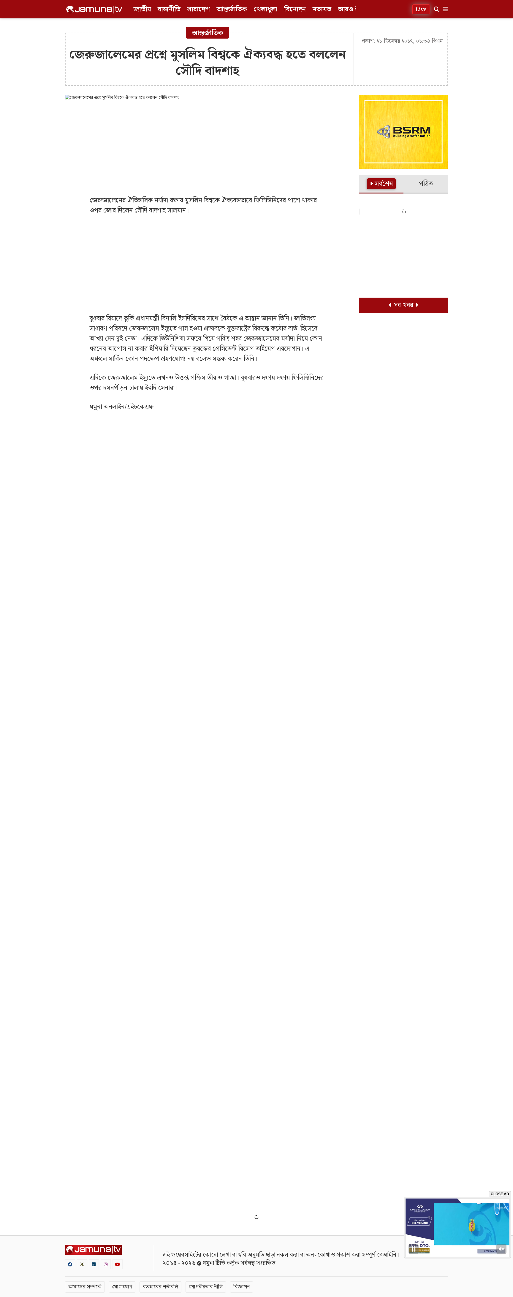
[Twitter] (82, 1264)
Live (421, 9)
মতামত (321, 9)
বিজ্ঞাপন (241, 1286)
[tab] (381, 184)
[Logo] (94, 9)
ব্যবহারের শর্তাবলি (160, 1286)
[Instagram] (106, 1264)
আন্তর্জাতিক (231, 9)
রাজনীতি (169, 9)
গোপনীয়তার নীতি (206, 1286)
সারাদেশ (198, 9)
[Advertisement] (207, 148)
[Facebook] (70, 1264)
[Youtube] (118, 1264)
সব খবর (403, 305)
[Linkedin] (94, 1264)
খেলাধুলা (266, 9)
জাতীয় (142, 9)
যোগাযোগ (122, 1286)
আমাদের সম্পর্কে (85, 1286)
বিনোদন (295, 9)
